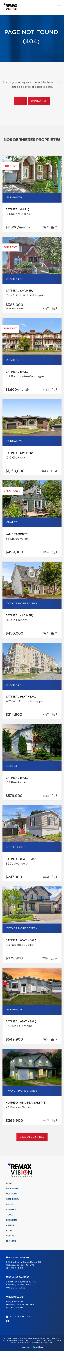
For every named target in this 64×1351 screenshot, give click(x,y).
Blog (9, 1231)
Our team (11, 1194)
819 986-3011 (17, 1308)
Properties (12, 1189)
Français (11, 1241)
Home (20, 101)
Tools (9, 1215)
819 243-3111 (17, 1268)
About (9, 1204)
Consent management (43, 1343)
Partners (11, 1210)
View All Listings (32, 1137)
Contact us (39, 101)
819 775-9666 (18, 1288)
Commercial (12, 1199)
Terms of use (24, 1343)
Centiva (38, 1347)
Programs (11, 1220)
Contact (11, 1236)
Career (10, 1225)
